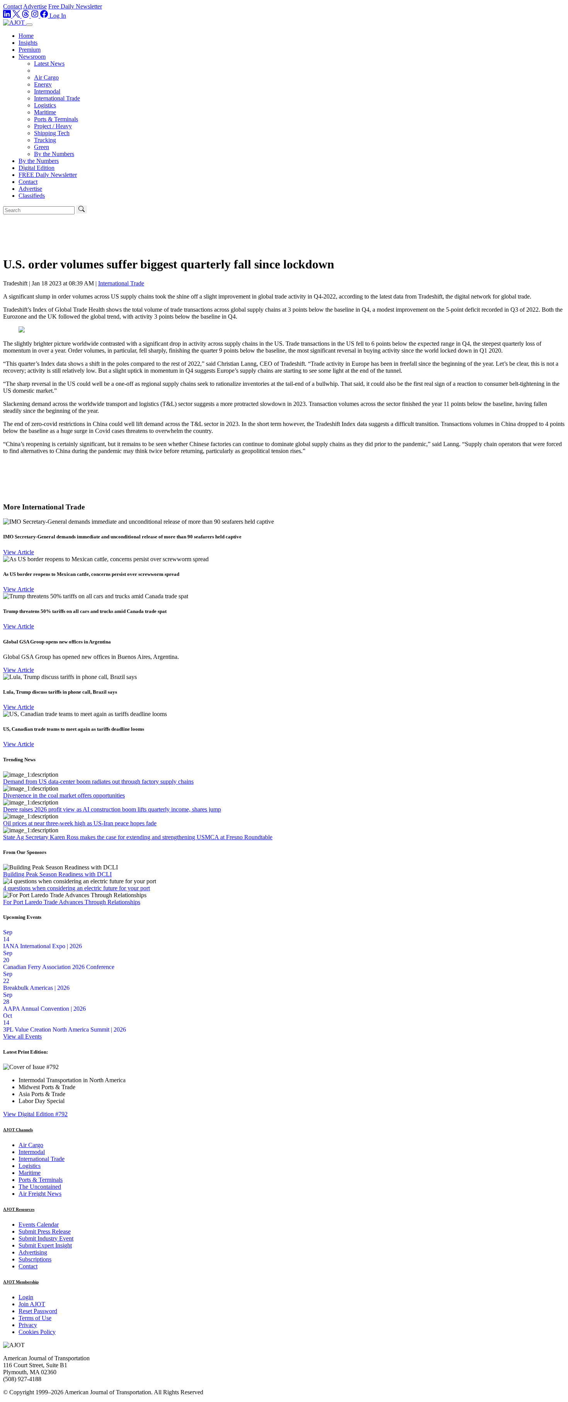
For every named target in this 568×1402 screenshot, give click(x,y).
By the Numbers (54, 154)
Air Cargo (46, 77)
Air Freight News (40, 1193)
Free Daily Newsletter (75, 6)
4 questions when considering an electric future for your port (76, 888)
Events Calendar (39, 1224)
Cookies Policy (37, 1332)
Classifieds (32, 195)
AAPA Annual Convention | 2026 (44, 1008)
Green (41, 147)
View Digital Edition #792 (35, 1114)
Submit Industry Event (46, 1238)
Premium (30, 49)
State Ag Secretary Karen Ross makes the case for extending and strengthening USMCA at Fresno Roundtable (137, 837)
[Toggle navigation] (29, 25)
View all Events (22, 1036)
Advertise (35, 6)
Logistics (45, 105)
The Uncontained (40, 1186)
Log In (57, 15)
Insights (28, 42)
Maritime (45, 112)
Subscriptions (35, 1259)
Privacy (28, 1325)
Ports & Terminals (56, 119)
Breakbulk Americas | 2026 (36, 987)
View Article (18, 552)
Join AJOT (32, 1304)
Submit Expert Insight (45, 1245)
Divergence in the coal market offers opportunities (64, 795)
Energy (43, 84)
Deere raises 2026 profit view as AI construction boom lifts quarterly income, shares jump (112, 809)
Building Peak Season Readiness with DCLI (57, 874)
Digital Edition (36, 168)
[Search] (81, 209)
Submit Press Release (45, 1231)
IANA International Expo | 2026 (42, 946)
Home (26, 35)
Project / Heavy (53, 126)
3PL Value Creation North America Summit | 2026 (64, 1029)
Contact (12, 6)
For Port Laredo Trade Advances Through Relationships (71, 902)
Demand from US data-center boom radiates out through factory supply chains (98, 781)
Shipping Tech (52, 133)
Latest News (49, 63)
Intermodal (47, 91)
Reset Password (38, 1311)
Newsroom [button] (32, 56)
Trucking (45, 140)
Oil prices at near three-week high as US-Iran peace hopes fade (79, 823)
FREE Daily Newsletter (48, 174)
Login (26, 1297)
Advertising (33, 1252)
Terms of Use (35, 1318)
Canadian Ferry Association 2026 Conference (58, 967)
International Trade (57, 98)
